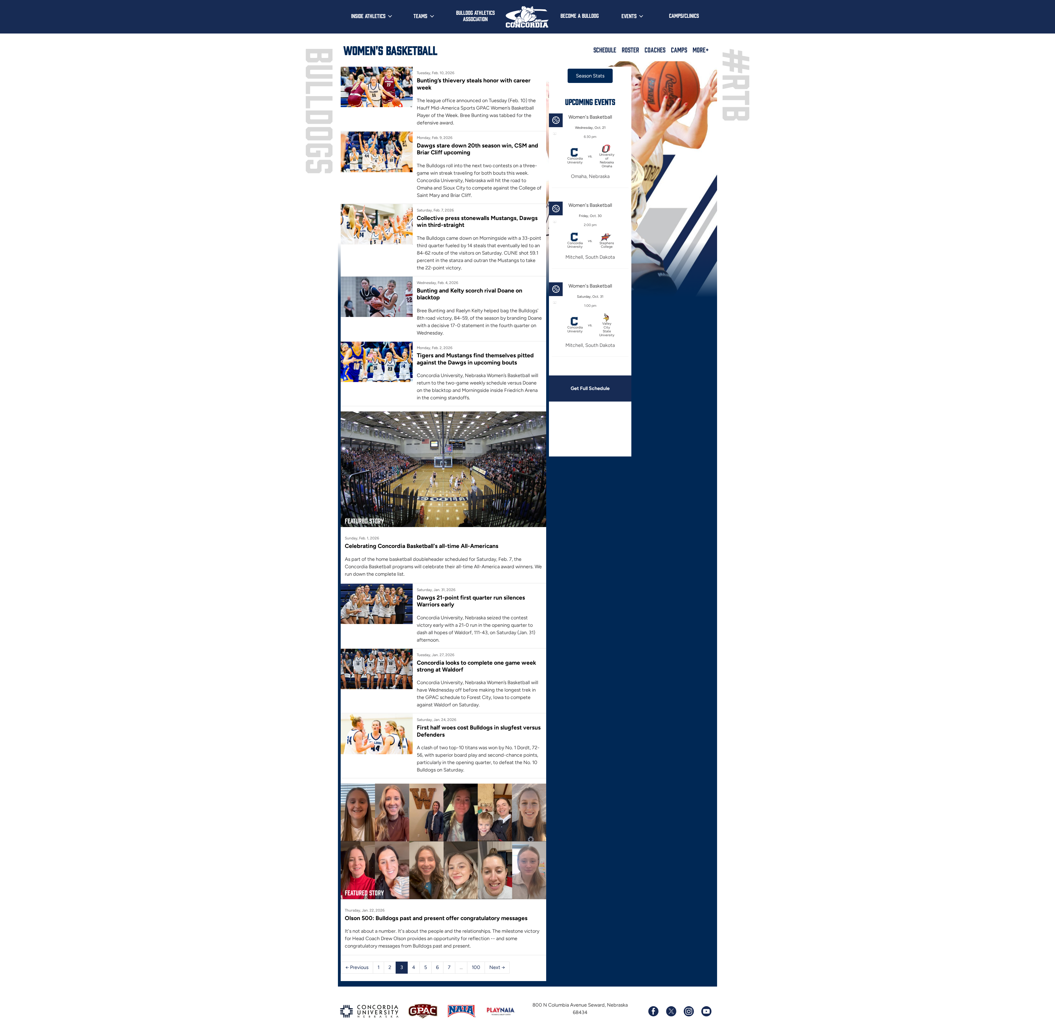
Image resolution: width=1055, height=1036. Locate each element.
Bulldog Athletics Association (475, 15)
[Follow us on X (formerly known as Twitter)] (671, 1011)
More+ (701, 50)
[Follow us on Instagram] (688, 1011)
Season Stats (590, 76)
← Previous (356, 967)
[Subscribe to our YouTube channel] (706, 1011)
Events (629, 15)
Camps (679, 50)
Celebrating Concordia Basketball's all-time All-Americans (421, 545)
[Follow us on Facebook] (653, 1011)
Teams (420, 15)
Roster (630, 50)
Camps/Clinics (684, 15)
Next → (497, 967)
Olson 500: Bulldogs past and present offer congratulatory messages (436, 918)
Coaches (655, 50)
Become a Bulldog (579, 15)
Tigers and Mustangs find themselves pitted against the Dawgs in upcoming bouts (475, 359)
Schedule (604, 50)
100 (476, 967)
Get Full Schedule (590, 388)
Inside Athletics (368, 15)
